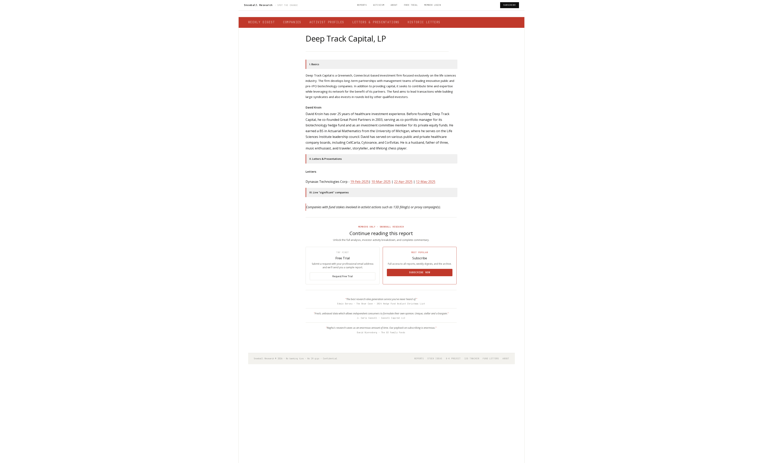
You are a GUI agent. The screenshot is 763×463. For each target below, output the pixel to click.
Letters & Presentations (376, 22)
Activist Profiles (326, 22)
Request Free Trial (342, 276)
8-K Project (453, 358)
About (394, 5)
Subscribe (509, 5)
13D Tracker (471, 358)
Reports (362, 5)
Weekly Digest (261, 22)
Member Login (432, 5)
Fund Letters (491, 358)
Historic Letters (424, 22)
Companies (292, 22)
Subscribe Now (419, 272)
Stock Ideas (434, 358)
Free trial (411, 5)
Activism (378, 5)
